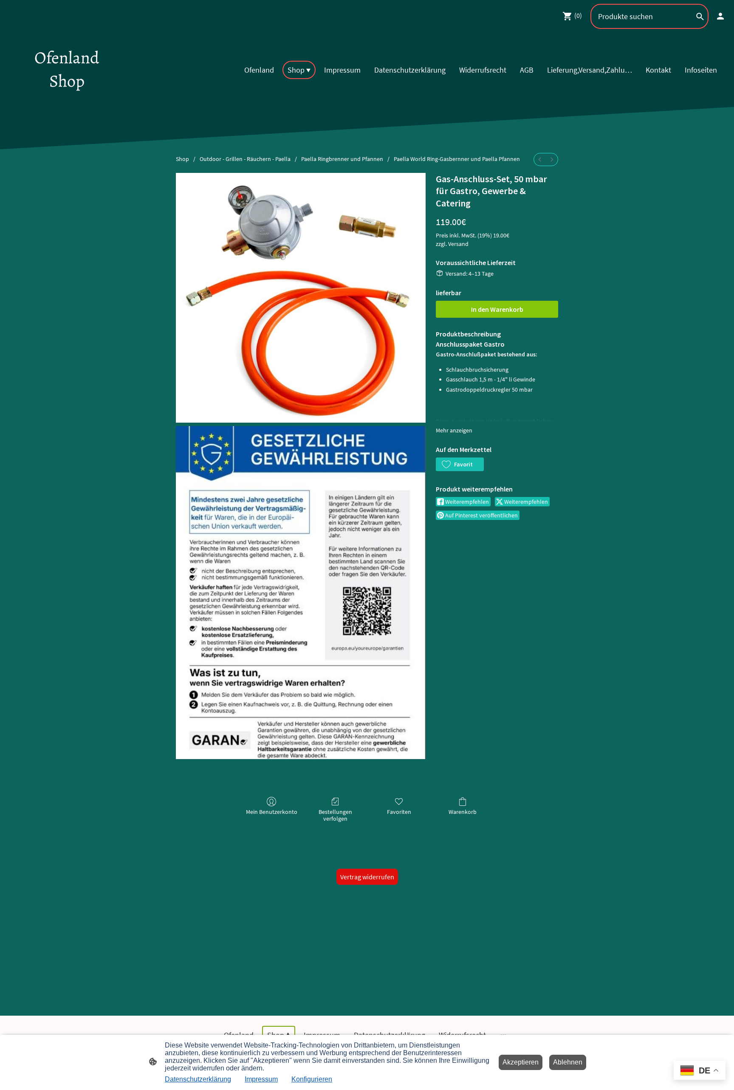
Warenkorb (463, 812)
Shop (182, 159)
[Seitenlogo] (66, 100)
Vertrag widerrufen (367, 877)
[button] (460, 464)
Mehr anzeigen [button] (454, 430)
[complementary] (700, 1071)
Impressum (261, 1079)
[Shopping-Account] (720, 16)
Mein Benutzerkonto (271, 812)
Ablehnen (567, 1062)
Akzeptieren (521, 1062)
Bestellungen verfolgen (335, 815)
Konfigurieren (311, 1079)
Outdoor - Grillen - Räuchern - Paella (245, 159)
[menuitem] (540, 159)
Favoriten (399, 812)
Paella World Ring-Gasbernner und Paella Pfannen (457, 159)
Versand (458, 244)
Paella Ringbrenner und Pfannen (342, 159)
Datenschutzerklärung (198, 1079)
